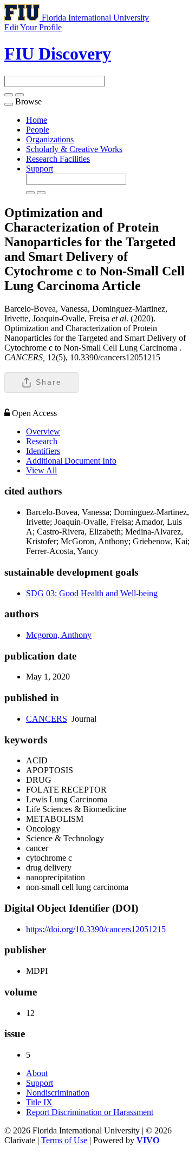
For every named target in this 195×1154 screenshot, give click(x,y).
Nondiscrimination (57, 1092)
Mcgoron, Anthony (59, 634)
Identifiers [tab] (43, 451)
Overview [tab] (43, 431)
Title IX (39, 1102)
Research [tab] (41, 441)
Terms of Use (65, 1140)
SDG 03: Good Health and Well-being (92, 593)
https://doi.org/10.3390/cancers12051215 (96, 929)
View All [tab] (41, 470)
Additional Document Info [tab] (71, 460)
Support (39, 168)
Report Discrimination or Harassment (89, 1112)
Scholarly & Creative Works (74, 149)
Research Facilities (58, 158)
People (37, 129)
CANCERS (46, 718)
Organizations (50, 139)
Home (36, 119)
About (37, 1073)
